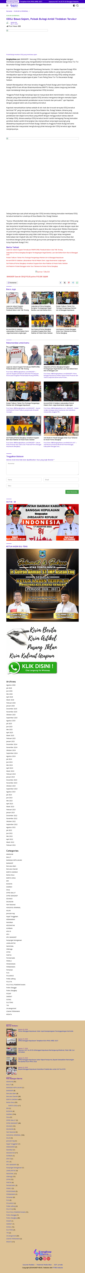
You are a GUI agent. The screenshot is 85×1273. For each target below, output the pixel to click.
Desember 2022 (11, 816)
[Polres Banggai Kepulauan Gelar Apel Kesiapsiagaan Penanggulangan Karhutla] (11, 1033)
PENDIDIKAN (10, 964)
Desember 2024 (11, 744)
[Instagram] (44, 1259)
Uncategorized (11, 1008)
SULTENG (9, 1002)
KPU (7, 934)
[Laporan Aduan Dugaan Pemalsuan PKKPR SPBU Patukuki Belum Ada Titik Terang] (17, 298)
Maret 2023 (10, 807)
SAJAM (45, 276)
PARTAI (8, 955)
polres (33, 276)
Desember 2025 (11, 709)
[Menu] (7, 5)
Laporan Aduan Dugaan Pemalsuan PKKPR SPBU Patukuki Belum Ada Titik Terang (34, 250)
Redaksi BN (14, 22)
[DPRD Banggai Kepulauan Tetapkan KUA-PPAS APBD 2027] (11, 1042)
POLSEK (39, 276)
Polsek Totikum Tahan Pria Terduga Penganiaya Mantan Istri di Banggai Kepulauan (35, 258)
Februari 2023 (11, 810)
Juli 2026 (9, 688)
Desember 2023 (11, 780)
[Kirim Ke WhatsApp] (77, 282)
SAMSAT (9, 996)
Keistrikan (9, 922)
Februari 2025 (11, 738)
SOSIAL (8, 999)
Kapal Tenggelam (12, 916)
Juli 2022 (9, 830)
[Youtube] (48, 1259)
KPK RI (8, 931)
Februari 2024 (11, 774)
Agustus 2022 (10, 827)
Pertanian (9, 970)
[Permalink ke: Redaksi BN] (8, 23)
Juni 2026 (9, 691)
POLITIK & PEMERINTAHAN (15, 985)
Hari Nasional (10, 905)
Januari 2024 (10, 777)
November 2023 (11, 783)
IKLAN (8, 911)
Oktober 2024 (11, 750)
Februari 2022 (11, 845)
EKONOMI (9, 902)
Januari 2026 (10, 706)
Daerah (18, 276)
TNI (7, 1005)
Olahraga (9, 949)
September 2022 (11, 824)
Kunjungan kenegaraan (14, 940)
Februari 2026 (11, 703)
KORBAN (9, 928)
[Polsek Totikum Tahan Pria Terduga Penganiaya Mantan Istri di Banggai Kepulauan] (67, 298)
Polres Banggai (11, 988)
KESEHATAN (10, 925)
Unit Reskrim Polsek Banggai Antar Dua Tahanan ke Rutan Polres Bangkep (32, 266)
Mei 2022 (9, 836)
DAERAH (9, 887)
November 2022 (11, 818)
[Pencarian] (77, 5)
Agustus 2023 (10, 792)
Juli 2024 (9, 759)
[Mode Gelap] (74, 5)
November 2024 (11, 747)
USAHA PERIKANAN (13, 1011)
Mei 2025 (9, 729)
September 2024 (11, 753)
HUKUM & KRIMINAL (13, 15)
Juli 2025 (9, 724)
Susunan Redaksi (28, 1265)
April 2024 (9, 768)
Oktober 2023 (11, 786)
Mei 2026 (9, 694)
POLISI (28, 276)
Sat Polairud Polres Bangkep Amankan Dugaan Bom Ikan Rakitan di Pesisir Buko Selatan (37, 263)
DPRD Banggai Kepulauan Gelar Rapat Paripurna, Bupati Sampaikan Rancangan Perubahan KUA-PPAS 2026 (46, 1061)
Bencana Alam (11, 866)
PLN (7, 973)
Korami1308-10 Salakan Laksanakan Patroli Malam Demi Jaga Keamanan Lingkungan (36, 260)
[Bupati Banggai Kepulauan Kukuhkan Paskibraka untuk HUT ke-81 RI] (11, 1071)
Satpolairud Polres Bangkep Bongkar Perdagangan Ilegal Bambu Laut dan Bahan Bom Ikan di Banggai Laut (42, 253)
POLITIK (9, 982)
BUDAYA (9, 884)
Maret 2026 (10, 700)
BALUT (8, 857)
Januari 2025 (10, 741)
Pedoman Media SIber (44, 1265)
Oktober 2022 (11, 821)
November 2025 (11, 712)
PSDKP (8, 994)
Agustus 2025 (10, 721)
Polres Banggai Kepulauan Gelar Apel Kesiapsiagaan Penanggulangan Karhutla (45, 1031)
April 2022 (9, 839)
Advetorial (9, 854)
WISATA (9, 1014)
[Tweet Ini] (64, 282)
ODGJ (23, 276)
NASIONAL (10, 946)
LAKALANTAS (11, 943)
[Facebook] (37, 1259)
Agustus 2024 (10, 756)
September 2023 (11, 789)
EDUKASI (9, 899)
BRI (7, 881)
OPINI (8, 952)
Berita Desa (10, 875)
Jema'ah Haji (10, 913)
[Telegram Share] (73, 282)
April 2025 (9, 732)
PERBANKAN (10, 967)
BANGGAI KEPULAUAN (14, 860)
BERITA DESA (11, 878)
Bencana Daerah (12, 869)
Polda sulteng (10, 979)
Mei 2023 (9, 801)
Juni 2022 (9, 833)
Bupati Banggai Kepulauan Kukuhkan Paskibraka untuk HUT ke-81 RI (41, 1069)
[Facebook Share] (60, 282)
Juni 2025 (9, 727)
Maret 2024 (10, 771)
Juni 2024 (9, 762)
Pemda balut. (10, 958)
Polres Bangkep (11, 991)
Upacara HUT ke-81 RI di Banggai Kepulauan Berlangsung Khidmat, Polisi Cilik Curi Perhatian (46, 1051)
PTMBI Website (58, 1268)
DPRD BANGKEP (12, 896)
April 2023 (9, 804)
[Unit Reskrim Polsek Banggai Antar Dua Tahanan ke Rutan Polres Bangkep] (67, 321)
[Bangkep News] (14, 5)
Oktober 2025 (11, 715)
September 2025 (11, 718)
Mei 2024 (9, 765)
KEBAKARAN (10, 919)
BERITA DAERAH (12, 872)
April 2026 (9, 697)
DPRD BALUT (11, 893)
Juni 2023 (9, 798)
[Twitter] (40, 1259)
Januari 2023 (10, 812)
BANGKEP (10, 276)
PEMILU (9, 961)
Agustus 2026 (10, 685)
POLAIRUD (10, 976)
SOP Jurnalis (58, 1265)
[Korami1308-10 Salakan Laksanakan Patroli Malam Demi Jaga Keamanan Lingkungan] (17, 321)
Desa (8, 890)
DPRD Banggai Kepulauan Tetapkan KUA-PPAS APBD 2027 (38, 1041)
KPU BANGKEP (11, 937)
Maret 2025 (10, 735)
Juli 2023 (9, 795)
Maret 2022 (10, 842)
